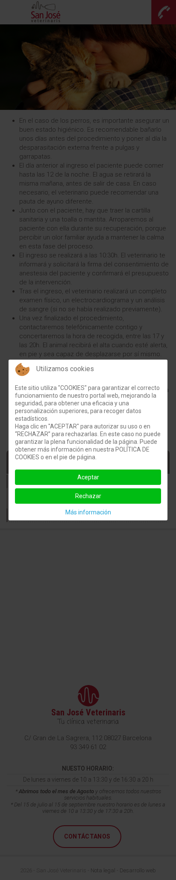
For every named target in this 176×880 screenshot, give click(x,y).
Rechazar (88, 496)
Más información (88, 512)
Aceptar (88, 477)
